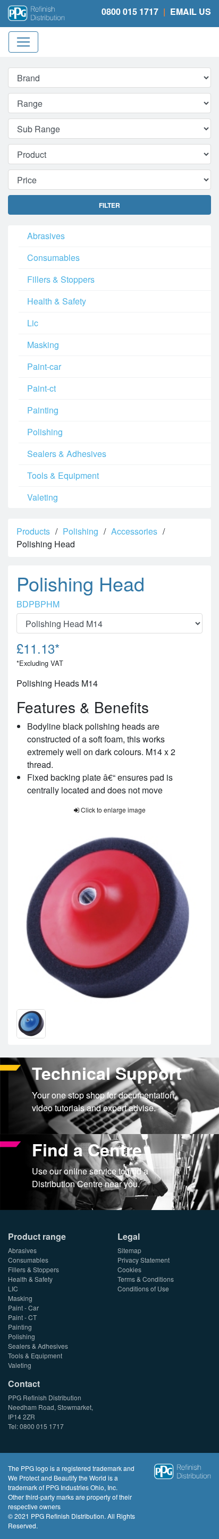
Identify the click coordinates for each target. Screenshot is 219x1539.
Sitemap (129, 1250)
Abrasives (46, 236)
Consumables (53, 257)
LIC (13, 1288)
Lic (32, 323)
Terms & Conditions (145, 1278)
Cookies (129, 1269)
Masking (43, 345)
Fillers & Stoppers (61, 279)
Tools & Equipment (63, 475)
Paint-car (44, 366)
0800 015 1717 (130, 11)
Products (33, 531)
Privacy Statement (143, 1259)
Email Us (190, 11)
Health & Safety (56, 301)
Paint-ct (41, 388)
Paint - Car (23, 1307)
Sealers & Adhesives (66, 453)
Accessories (134, 531)
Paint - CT (22, 1317)
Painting (42, 410)
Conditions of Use (143, 1288)
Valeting (42, 497)
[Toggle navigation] (23, 42)
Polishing (45, 432)
